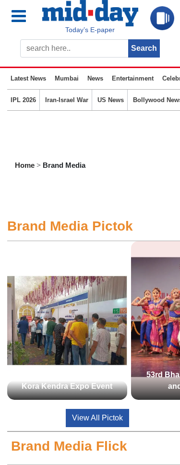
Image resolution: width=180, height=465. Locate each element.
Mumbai (67, 78)
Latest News (28, 78)
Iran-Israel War (66, 100)
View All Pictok (97, 418)
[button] (25, 16)
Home (25, 165)
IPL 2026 (23, 100)
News (95, 78)
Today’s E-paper (90, 30)
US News (110, 100)
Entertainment (133, 78)
